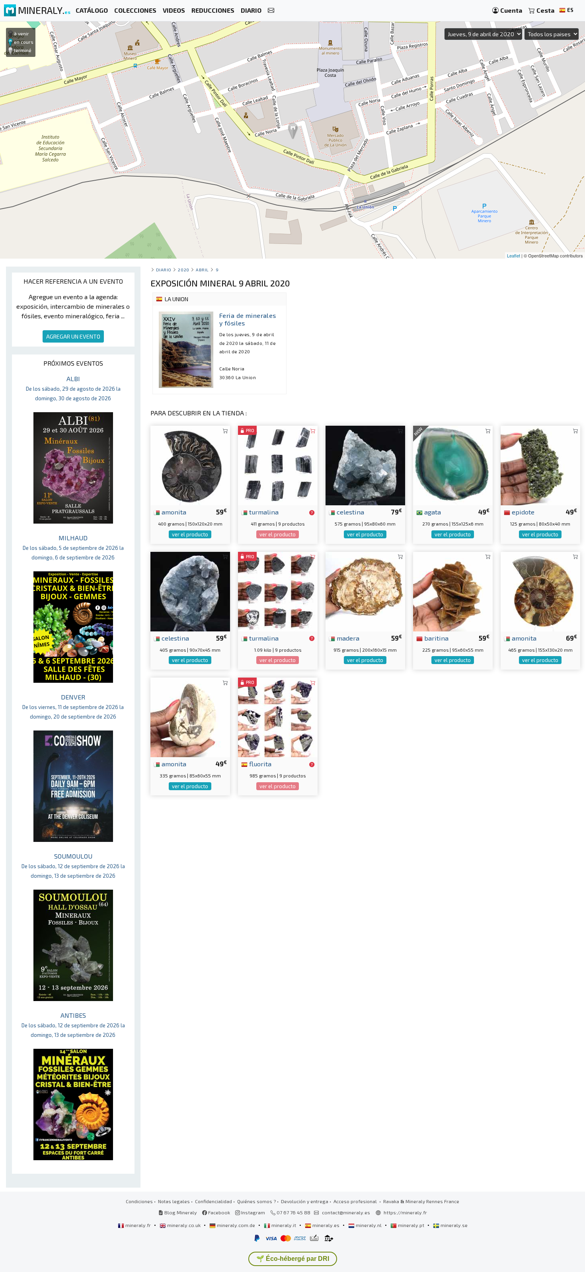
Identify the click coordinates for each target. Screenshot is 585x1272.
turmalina (263, 512)
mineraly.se (453, 1225)
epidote (522, 512)
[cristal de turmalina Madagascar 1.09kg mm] (278, 590)
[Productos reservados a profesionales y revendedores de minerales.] (311, 512)
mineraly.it (283, 1225)
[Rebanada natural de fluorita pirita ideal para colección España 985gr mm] (278, 716)
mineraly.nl (369, 1225)
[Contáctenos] (271, 10)
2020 (183, 269)
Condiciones (139, 1201)
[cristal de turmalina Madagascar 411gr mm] (278, 464)
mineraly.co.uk (184, 1225)
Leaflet (513, 255)
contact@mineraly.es (346, 1212)
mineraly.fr (138, 1225)
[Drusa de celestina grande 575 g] (365, 464)
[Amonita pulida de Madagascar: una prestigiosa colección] (540, 590)
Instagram (252, 1212)
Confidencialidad (213, 1201)
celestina (349, 512)
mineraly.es (326, 1225)
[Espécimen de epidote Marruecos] (540, 464)
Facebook (218, 1212)
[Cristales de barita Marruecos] (453, 590)
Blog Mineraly (180, 1212)
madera (347, 638)
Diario (164, 269)
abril (202, 269)
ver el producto (190, 534)
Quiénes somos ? (256, 1201)
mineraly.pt (411, 1225)
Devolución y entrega (304, 1201)
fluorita (259, 763)
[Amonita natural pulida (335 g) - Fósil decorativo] (190, 716)
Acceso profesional (355, 1201)
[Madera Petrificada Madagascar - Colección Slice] (365, 590)
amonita (173, 512)
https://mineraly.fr (405, 1212)
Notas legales (174, 1201)
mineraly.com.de (236, 1225)
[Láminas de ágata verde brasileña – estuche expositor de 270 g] (453, 464)
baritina (435, 638)
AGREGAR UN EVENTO (73, 336)
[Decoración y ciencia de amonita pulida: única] (190, 464)
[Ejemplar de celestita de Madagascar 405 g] (190, 590)
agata (432, 512)
